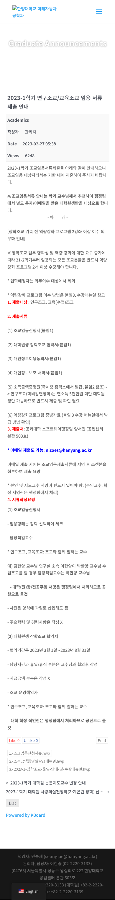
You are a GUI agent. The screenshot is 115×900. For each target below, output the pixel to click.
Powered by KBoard (25, 815)
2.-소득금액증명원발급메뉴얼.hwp (36, 761)
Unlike (31, 740)
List (12, 803)
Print (102, 740)
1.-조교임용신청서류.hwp (29, 753)
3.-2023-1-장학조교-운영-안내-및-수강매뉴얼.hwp (50, 769)
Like (14, 740)
